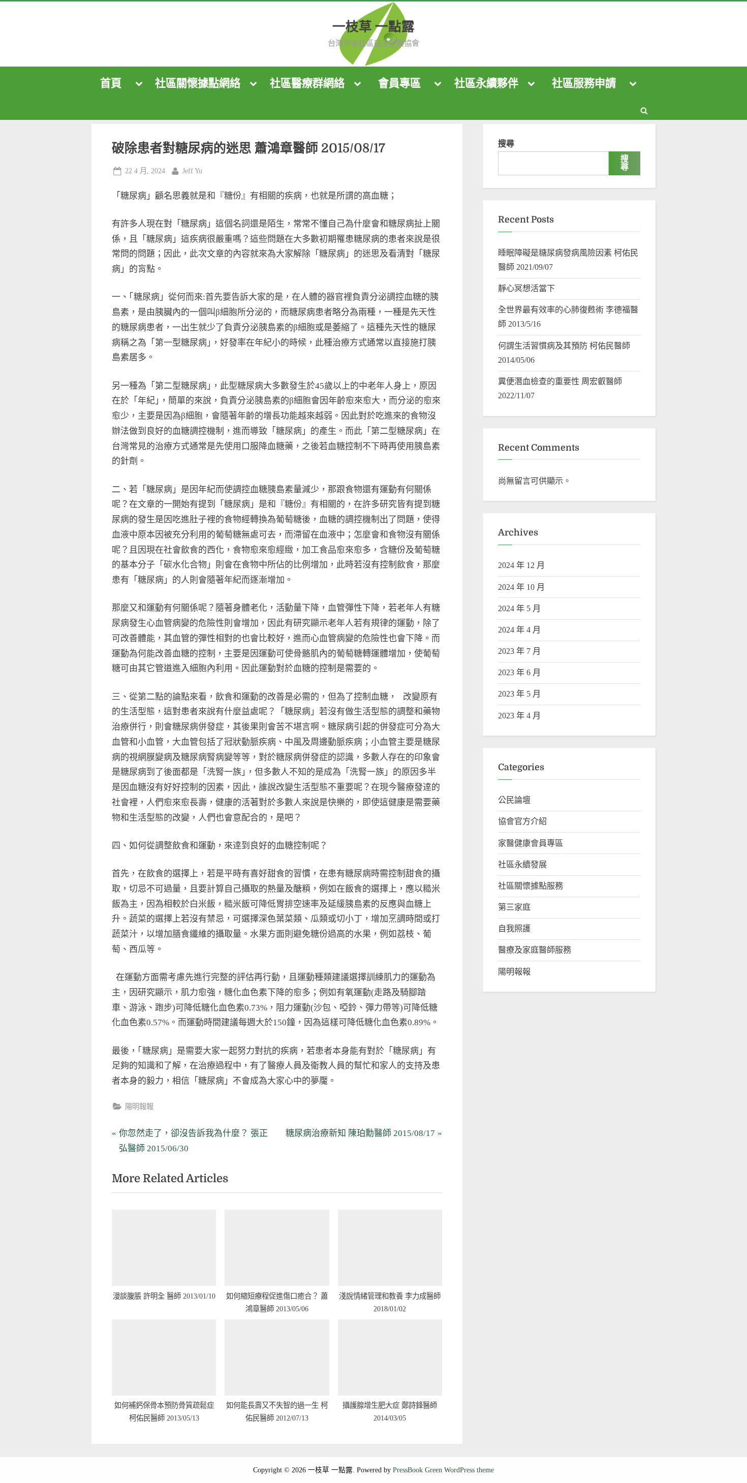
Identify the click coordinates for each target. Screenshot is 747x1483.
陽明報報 (139, 1106)
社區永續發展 (522, 864)
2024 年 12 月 (521, 565)
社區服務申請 (584, 83)
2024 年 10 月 (521, 587)
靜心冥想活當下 (526, 288)
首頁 (110, 83)
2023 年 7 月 (519, 651)
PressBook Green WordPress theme (443, 1470)
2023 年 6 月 (519, 672)
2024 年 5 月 (519, 608)
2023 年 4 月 (519, 715)
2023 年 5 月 (519, 693)
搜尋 (506, 143)
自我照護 (514, 928)
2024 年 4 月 (519, 629)
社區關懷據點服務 (530, 885)
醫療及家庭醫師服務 (534, 949)
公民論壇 (514, 800)
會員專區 (399, 83)
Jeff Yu (192, 170)
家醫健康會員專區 (530, 843)
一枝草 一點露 (373, 26)
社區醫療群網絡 (307, 83)
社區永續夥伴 (486, 83)
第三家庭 (514, 907)
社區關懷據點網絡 (197, 83)
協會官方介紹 (522, 821)
